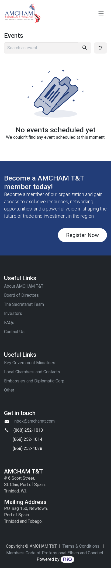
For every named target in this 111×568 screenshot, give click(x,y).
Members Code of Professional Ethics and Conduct (54, 552)
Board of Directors (21, 295)
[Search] (84, 48)
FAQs (9, 322)
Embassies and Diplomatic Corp (34, 380)
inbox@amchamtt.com (34, 421)
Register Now (82, 235)
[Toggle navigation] (101, 13)
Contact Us (14, 331)
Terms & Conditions (81, 546)
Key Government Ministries (29, 362)
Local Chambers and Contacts (32, 371)
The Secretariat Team (24, 304)
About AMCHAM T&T (23, 286)
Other (9, 390)
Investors (13, 313)
